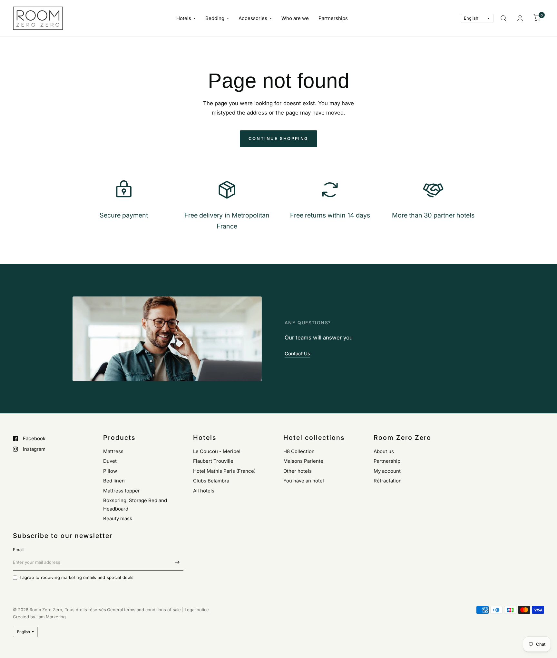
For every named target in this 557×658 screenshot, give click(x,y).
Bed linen (114, 481)
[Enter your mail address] (177, 562)
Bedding (214, 18)
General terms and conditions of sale (144, 609)
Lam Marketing (51, 616)
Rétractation (388, 481)
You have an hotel (303, 481)
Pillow (110, 471)
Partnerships (333, 18)
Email (18, 549)
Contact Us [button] (297, 353)
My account (387, 471)
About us (384, 451)
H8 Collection (299, 451)
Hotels (183, 18)
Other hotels (297, 471)
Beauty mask (117, 518)
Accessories (253, 18)
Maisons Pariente (303, 461)
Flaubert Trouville (213, 461)
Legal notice (197, 609)
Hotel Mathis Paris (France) (224, 471)
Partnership (387, 461)
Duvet (110, 461)
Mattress (113, 451)
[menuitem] (185, 18)
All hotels (203, 491)
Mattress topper (121, 491)
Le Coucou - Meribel (216, 451)
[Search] (503, 18)
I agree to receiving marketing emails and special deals (76, 577)
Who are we (295, 18)
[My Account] (520, 18)
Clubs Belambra (211, 481)
